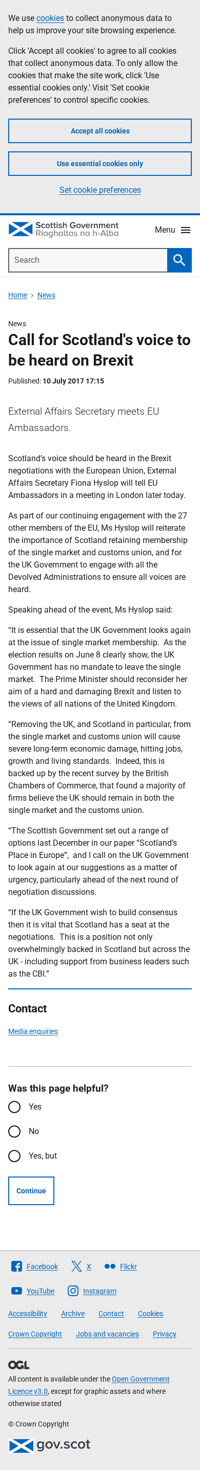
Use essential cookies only (100, 164)
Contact (111, 1313)
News (46, 295)
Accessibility (27, 1313)
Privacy (164, 1334)
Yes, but (43, 1156)
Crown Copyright (35, 1334)
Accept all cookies (100, 131)
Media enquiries (33, 1031)
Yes (35, 1107)
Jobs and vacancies (107, 1334)
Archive (73, 1313)
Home (17, 295)
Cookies (150, 1313)
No (34, 1131)
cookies (50, 18)
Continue (31, 1191)
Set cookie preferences (100, 190)
